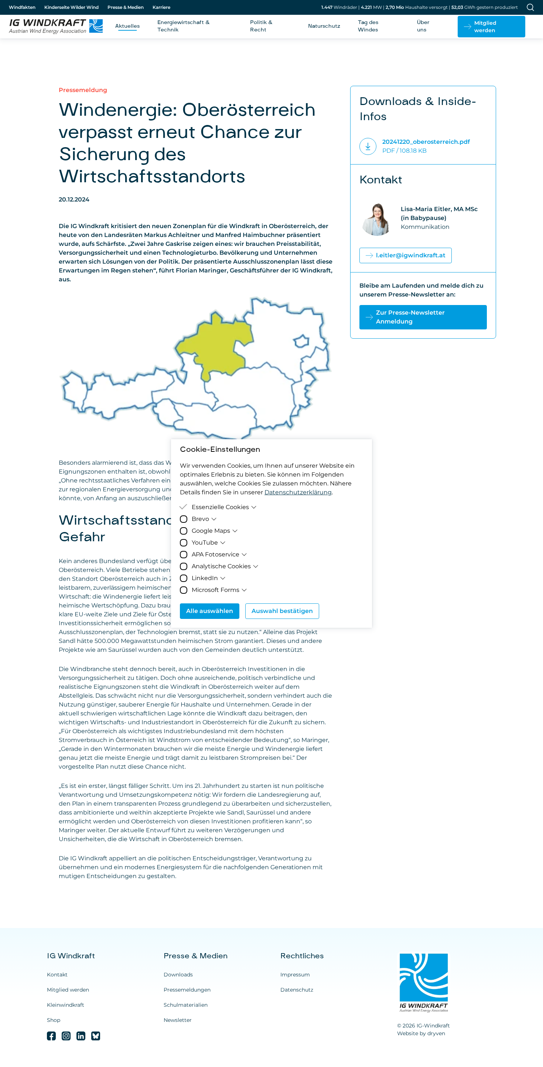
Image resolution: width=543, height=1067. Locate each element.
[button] (491, 26)
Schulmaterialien (186, 1005)
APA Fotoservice (215, 554)
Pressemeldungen (187, 989)
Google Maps (211, 530)
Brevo (200, 518)
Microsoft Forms (215, 589)
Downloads (178, 974)
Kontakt (57, 974)
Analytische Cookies (221, 566)
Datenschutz (296, 989)
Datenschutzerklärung (298, 492)
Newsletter (178, 1020)
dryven (436, 1033)
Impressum (295, 974)
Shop (53, 1020)
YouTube (205, 542)
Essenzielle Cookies (220, 507)
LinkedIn (205, 578)
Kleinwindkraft (65, 1005)
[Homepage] (53, 26)
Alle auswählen (209, 610)
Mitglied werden (68, 989)
